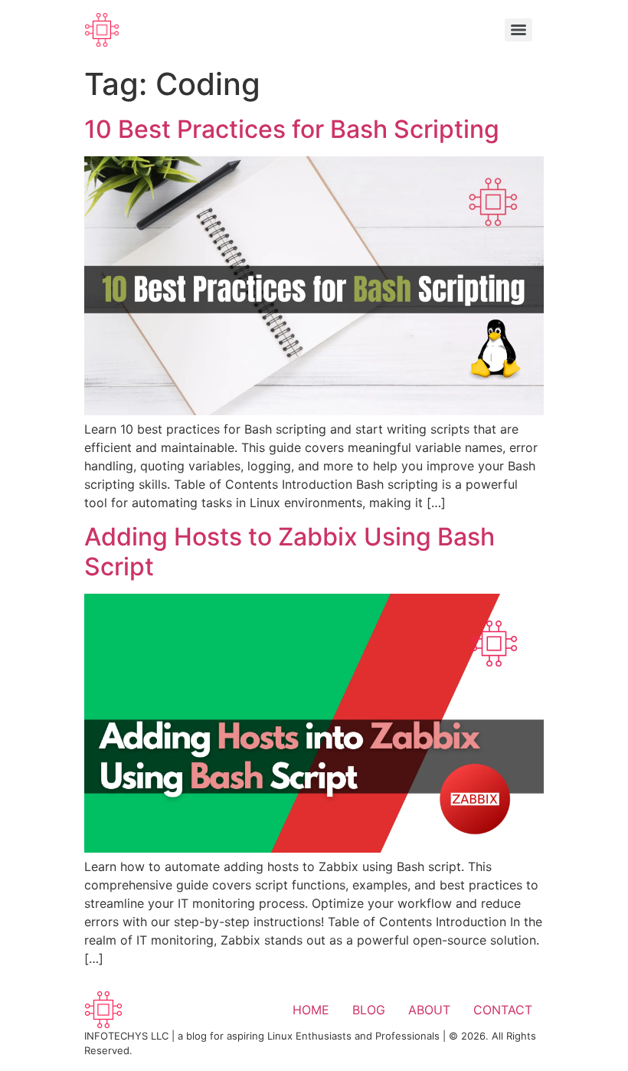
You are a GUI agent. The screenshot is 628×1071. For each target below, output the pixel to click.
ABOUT (429, 1009)
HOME (311, 1009)
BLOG (368, 1009)
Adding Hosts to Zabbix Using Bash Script (289, 551)
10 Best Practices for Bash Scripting (291, 129)
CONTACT (502, 1009)
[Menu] (518, 29)
